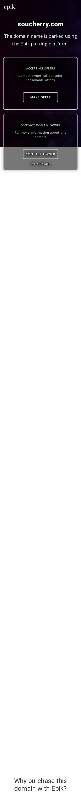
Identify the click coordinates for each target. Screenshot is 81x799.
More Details (40, 164)
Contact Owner (40, 154)
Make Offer (40, 97)
